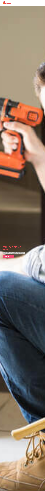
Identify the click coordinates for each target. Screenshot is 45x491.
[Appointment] (8, 3)
